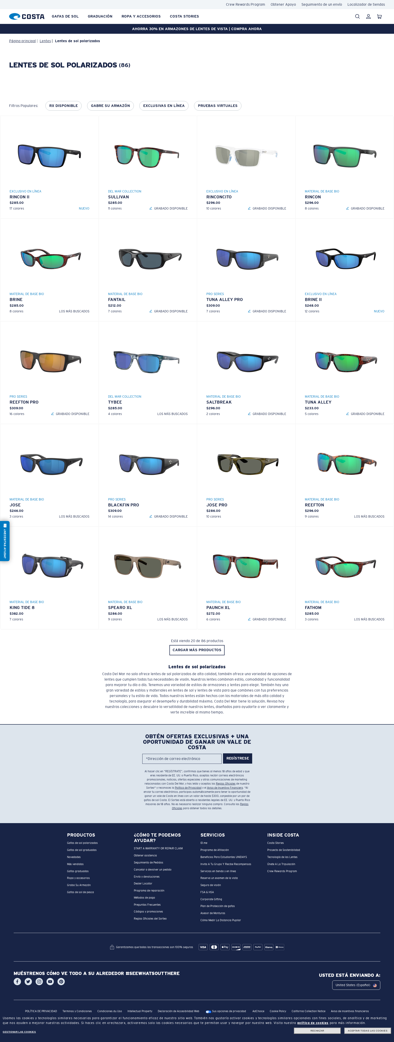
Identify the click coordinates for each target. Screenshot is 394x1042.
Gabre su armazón (110, 106)
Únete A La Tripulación (281, 864)
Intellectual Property (139, 1011)
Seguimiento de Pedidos (148, 862)
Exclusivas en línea (164, 106)
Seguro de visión (210, 885)
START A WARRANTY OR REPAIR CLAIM (158, 848)
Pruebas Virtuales (218, 106)
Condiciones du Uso (109, 1011)
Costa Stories (184, 16)
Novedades (74, 856)
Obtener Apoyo (283, 4)
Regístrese (237, 758)
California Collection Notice (308, 1011)
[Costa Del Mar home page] (26, 15)
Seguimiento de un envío (321, 4)
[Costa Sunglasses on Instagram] (39, 981)
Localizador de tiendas (366, 4)
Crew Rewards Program (245, 4)
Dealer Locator (143, 883)
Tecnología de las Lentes (282, 856)
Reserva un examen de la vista (219, 878)
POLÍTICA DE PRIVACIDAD (41, 1011)
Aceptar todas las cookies (367, 1030)
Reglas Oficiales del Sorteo (150, 918)
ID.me (203, 843)
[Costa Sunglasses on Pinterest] (61, 981)
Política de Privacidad (188, 787)
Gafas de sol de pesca (80, 892)
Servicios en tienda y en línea (218, 871)
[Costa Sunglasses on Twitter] (28, 981)
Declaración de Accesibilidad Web (178, 1011)
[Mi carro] (379, 16)
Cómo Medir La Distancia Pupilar (220, 920)
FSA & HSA (207, 892)
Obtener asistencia (145, 855)
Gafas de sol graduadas (82, 850)
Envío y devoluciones (147, 876)
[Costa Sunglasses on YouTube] (50, 981)
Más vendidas (75, 864)
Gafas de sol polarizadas (82, 843)
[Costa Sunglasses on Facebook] (17, 981)
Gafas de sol (65, 16)
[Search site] (357, 16)
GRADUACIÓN (100, 16)
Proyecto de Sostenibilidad (283, 850)
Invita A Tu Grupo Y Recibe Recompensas (225, 864)
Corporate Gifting (211, 899)
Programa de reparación (149, 890)
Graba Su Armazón (79, 885)
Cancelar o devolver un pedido (152, 869)
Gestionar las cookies (19, 1032)
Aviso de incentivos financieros (350, 1011)
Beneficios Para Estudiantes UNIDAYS (223, 856)
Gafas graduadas (78, 871)
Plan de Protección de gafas (217, 906)
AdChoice (258, 1011)
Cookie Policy (278, 1011)
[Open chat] (5, 541)
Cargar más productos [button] (197, 650)
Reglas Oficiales (226, 783)
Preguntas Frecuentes (147, 904)
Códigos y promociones (148, 911)
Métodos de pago (144, 897)
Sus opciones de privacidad (228, 1011)
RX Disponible (63, 106)
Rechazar (317, 1030)
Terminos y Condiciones (77, 1011)
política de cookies (313, 1023)
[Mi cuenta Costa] (368, 16)
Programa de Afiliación (214, 850)
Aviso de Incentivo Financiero (225, 787)
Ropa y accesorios (141, 16)
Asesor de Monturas (212, 913)
